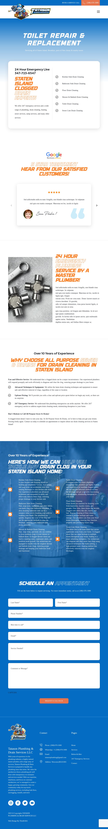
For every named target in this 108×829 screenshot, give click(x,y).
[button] (97, 205)
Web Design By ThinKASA (18, 821)
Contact (74, 763)
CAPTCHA (12, 693)
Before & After (76, 754)
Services (74, 750)
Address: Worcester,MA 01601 (56, 762)
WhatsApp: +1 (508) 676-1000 (56, 750)
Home (73, 745)
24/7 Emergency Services (80, 759)
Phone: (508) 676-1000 (53, 745)
